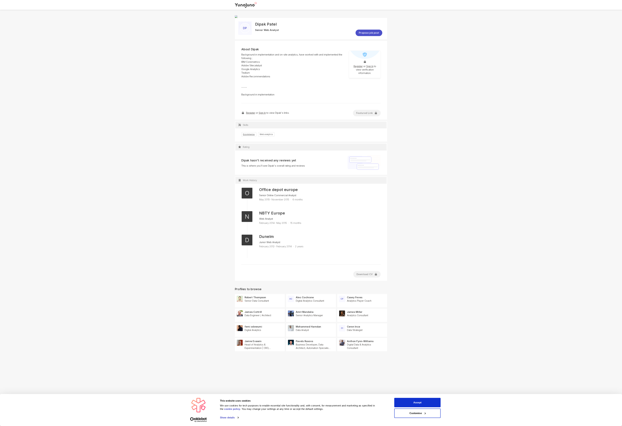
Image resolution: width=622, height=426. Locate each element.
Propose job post (369, 32)
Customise (415, 413)
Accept (417, 402)
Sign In (369, 66)
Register (358, 66)
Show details (227, 417)
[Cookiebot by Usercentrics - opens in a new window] (198, 419)
